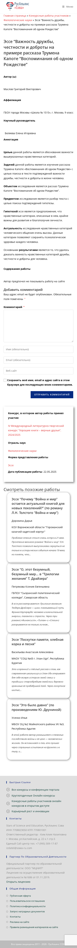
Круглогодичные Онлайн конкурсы (33, 795)
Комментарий (14, 307)
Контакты (15, 916)
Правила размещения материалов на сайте (34, 927)
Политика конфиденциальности (27, 906)
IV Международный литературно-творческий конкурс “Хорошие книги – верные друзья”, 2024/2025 (36, 430)
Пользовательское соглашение (27, 901)
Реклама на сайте (19, 922)
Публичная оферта (20, 895)
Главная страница (15, 15)
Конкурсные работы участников (49, 15)
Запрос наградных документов (27, 911)
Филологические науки (18, 20)
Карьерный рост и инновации (30, 811)
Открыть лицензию (18, 881)
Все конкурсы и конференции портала (35, 789)
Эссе (11, 465)
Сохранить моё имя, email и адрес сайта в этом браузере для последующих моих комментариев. (40, 382)
